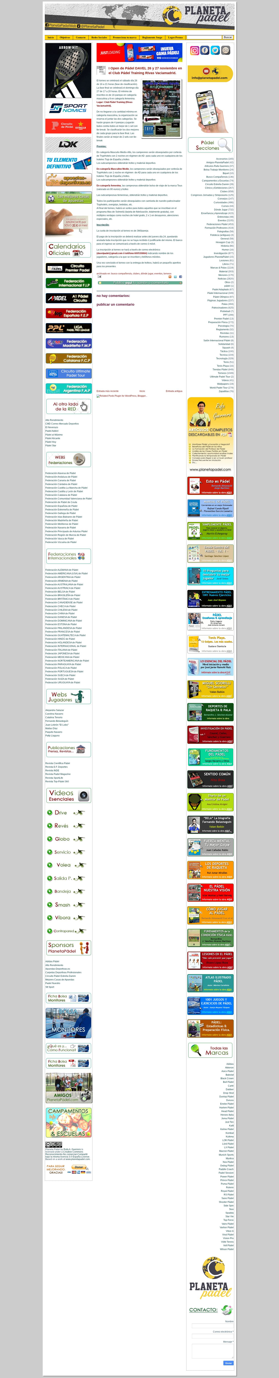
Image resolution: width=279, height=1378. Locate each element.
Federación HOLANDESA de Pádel (63, 642)
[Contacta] (226, 54)
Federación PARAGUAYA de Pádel (63, 664)
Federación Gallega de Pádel (60, 513)
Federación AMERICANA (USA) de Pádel (66, 573)
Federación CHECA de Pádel (60, 606)
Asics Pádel (227, 1071)
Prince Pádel (227, 1180)
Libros (225, 264)
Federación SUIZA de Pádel (59, 679)
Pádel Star (50, 445)
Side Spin (229, 1205)
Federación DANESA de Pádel (61, 617)
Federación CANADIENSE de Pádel (64, 602)
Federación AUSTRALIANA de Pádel (64, 584)
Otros (227, 282)
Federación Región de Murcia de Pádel (65, 535)
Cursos (225, 206)
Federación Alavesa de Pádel (60, 473)
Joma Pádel (227, 1118)
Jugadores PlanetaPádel (216, 257)
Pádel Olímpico (221, 297)
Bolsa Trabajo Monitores (216, 169)
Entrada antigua (174, 391)
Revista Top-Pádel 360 (57, 781)
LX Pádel (229, 1147)
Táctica (224, 351)
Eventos (158, 273)
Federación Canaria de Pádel (60, 480)
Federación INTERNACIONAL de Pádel (65, 646)
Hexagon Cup (223, 242)
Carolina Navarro (54, 714)
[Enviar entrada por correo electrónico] (99, 276)
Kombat (230, 1133)
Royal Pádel (227, 1191)
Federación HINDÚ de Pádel (60, 639)
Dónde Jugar (147, 273)
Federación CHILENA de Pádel (61, 610)
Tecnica (224, 355)
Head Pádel (227, 1111)
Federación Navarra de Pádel (60, 527)
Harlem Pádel (226, 1107)
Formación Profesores (216, 228)
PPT (225, 315)
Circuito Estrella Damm (217, 184)
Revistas (224, 333)
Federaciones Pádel (217, 224)
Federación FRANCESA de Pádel (62, 631)
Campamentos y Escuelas (215, 180)
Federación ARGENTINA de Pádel (62, 577)
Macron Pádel (226, 1151)
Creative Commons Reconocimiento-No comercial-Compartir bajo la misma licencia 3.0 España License (67, 1154)
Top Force (228, 1220)
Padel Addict (51, 431)
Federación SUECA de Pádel (60, 675)
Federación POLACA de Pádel (61, 668)
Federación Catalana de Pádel (61, 495)
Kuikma (230, 1136)
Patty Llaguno (52, 735)
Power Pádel (227, 1176)
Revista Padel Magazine (58, 774)
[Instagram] (194, 54)
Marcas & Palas (218, 267)
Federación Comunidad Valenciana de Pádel (68, 498)
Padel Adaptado (220, 289)
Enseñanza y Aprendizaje (214, 213)
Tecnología (222, 358)
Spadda (229, 1213)
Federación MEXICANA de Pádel (62, 657)
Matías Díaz (51, 728)
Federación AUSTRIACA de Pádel (62, 588)
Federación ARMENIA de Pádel (61, 581)
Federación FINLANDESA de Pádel (63, 628)
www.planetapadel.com (78, 1159)
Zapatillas (224, 391)
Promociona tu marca (124, 37)
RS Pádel (229, 1194)
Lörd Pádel (228, 1144)
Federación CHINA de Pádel (60, 613)
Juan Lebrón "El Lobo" (57, 725)
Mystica (230, 1158)
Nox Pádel (228, 1162)
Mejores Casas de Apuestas (59, 979)
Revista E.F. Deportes (56, 767)
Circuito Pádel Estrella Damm (60, 976)
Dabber (230, 1089)
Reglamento (222, 329)
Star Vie (229, 1216)
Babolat (230, 1075)
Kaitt (231, 1125)
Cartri (231, 1086)
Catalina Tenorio (53, 717)
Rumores (224, 336)
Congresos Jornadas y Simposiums (209, 195)
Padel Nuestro (52, 983)
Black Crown (227, 1078)
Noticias (222, 278)
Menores (223, 275)
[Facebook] (205, 54)
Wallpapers (223, 384)
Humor (225, 249)
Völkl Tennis (227, 1242)
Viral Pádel (228, 1234)
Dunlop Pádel (226, 1096)
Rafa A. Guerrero (72, 1149)
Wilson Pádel (227, 1249)
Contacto (81, 37)
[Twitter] (215, 54)
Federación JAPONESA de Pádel (62, 653)
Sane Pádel (227, 1198)
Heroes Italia (227, 1115)
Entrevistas (223, 217)
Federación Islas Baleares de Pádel (63, 517)
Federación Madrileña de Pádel (61, 520)
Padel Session (226, 1173)
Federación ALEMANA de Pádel (61, 570)
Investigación (221, 253)
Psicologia (223, 326)
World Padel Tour (219, 387)
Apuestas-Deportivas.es (57, 969)
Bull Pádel (228, 1082)
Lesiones (224, 260)
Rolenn (230, 1187)
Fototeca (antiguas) (220, 235)
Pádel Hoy (50, 442)
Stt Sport (49, 987)
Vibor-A (230, 1231)
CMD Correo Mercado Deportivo (62, 423)
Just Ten (229, 1122)
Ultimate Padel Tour (220, 376)
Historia (225, 246)
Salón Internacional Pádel (216, 340)
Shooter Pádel (226, 1202)
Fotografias (223, 231)
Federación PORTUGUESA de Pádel (64, 671)
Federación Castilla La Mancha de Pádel (66, 488)
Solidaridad (224, 344)
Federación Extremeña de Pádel (62, 509)
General (225, 238)
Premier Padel (221, 318)
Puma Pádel (227, 1184)
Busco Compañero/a (121, 273)
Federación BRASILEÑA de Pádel (62, 595)
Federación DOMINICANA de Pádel (63, 620)
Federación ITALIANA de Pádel (61, 650)
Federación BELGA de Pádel (60, 591)
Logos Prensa (175, 37)
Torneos (167, 273)
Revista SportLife (54, 778)
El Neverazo (51, 427)
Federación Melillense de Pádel (61, 524)
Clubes (136, 273)
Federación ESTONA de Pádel (61, 624)
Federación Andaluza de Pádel (61, 477)
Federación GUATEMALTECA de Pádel (65, 635)
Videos (225, 380)
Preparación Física (218, 322)
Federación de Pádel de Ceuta (61, 502)
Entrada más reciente (108, 391)
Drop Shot (228, 1093)
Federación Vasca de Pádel (59, 538)
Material (223, 271)
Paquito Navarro (53, 732)
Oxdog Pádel (227, 1165)
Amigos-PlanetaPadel (217, 162)
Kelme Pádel (227, 1129)
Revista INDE (52, 770)
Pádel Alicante (52, 438)
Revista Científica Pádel (57, 763)
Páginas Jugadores (217, 300)
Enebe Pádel (227, 1104)
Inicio (51, 37)
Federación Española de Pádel (61, 506)
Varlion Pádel (227, 1227)
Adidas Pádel (52, 961)
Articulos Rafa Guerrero (217, 166)
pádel (227, 286)
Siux (231, 1209)
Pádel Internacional (217, 293)
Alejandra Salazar (54, 710)
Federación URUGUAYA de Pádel (62, 682)
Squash (226, 347)
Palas (225, 304)
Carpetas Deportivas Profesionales (63, 972)
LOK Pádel (228, 1140)
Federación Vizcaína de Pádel (60, 542)
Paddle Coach (226, 1169)
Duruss (230, 1100)
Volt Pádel (228, 1245)
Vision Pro (228, 1238)
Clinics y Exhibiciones (216, 188)
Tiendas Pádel (220, 369)
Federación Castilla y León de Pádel (64, 491)
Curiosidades (221, 202)
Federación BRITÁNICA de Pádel (62, 599)
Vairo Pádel (228, 1224)
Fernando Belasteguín (56, 721)
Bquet (226, 173)
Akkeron (229, 1067)
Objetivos (65, 37)
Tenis (226, 362)
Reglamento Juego (152, 37)
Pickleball (225, 311)
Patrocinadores (220, 307)
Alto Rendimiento (54, 420)
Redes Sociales (99, 37)
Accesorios (222, 159)
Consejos (223, 198)
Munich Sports (226, 1155)
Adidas (230, 1064)
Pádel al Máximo (54, 434)
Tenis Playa (223, 366)
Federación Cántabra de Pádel (61, 484)
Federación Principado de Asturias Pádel (66, 531)
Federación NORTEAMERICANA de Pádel (67, 660)
